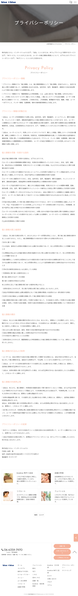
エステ (41, 515)
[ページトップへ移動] (75, 552)
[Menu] (75, 2)
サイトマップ (66, 570)
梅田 (35, 515)
